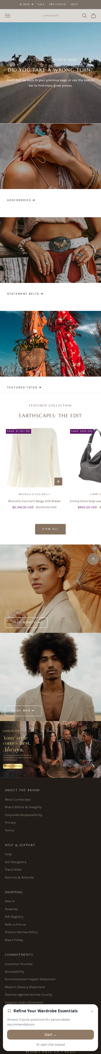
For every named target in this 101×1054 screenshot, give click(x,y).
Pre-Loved (57, 4)
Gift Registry (14, 916)
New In (10, 901)
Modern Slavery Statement (25, 987)
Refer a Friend (15, 924)
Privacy (10, 822)
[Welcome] (50, 749)
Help (74, 4)
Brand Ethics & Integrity (23, 807)
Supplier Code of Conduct (24, 1002)
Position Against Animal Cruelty (28, 994)
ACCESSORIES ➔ (21, 200)
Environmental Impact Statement (30, 979)
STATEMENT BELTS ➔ (25, 293)
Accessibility (14, 971)
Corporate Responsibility (23, 815)
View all (50, 529)
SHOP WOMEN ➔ (26, 622)
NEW (26, 4)
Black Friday (14, 940)
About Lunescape (18, 799)
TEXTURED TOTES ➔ (24, 387)
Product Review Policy (21, 932)
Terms (9, 830)
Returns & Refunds (19, 877)
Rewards (11, 909)
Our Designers (15, 862)
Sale (41, 4)
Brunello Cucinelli (34, 494)
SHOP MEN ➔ (23, 710)
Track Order (13, 869)
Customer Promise (19, 964)
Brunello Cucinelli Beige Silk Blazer (34, 501)
